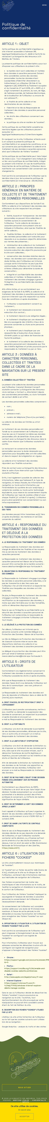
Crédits (25, 1102)
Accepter (24, 1116)
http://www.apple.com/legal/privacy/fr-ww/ (23, 977)
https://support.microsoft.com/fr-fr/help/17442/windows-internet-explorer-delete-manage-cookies (23, 985)
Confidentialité (39, 1100)
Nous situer (24, 1087)
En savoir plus (24, 1110)
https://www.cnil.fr (10, 848)
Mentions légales (21, 1100)
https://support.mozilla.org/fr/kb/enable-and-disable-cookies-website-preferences (24, 969)
